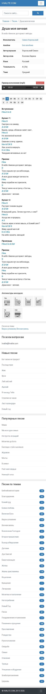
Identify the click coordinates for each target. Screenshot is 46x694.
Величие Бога (22, 514)
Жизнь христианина (22, 571)
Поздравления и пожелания (22, 618)
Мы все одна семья (10, 430)
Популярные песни (13, 418)
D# (37, 99)
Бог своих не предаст (11, 359)
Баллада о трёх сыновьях (12, 447)
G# (22, 102)
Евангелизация (22, 560)
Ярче (4, 376)
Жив (3, 370)
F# (11, 102)
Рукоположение (22, 641)
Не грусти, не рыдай (10, 436)
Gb (15, 102)
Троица (22, 664)
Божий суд (22, 502)
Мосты (4, 458)
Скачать (40, 83)
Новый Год (22, 606)
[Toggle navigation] (41, 3)
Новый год (6, 409)
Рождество (22, 635)
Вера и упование (9, 329)
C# (26, 99)
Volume (41, 87)
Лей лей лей (7, 381)
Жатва (22, 566)
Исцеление (22, 577)
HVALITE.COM (9, 3)
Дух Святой (22, 554)
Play (4, 87)
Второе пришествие (22, 537)
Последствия (7, 365)
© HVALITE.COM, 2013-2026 (13, 691)
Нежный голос (8, 475)
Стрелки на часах (9, 398)
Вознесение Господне (22, 531)
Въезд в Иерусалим (22, 543)
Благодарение (22, 496)
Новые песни (9, 353)
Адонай (5, 387)
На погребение (22, 600)
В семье (5, 464)
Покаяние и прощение (22, 623)
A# (11, 99)
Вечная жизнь (23, 329)
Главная (6, 21)
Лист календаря (8, 403)
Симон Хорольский (30, 40)
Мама (4, 425)
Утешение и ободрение (22, 670)
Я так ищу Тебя (8, 392)
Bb (15, 99)
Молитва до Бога (9, 441)
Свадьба (22, 647)
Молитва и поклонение (22, 595)
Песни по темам (11, 484)
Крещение (22, 583)
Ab (3, 99)
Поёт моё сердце (9, 469)
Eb (41, 99)
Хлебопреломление (22, 675)
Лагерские (22, 589)
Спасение (22, 658)
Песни (14, 21)
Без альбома (27, 45)
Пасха (22, 612)
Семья (22, 652)
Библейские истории (22, 491)
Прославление (22, 629)
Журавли (5, 453)
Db (29, 99)
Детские (22, 548)
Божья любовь (22, 508)
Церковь (22, 681)
